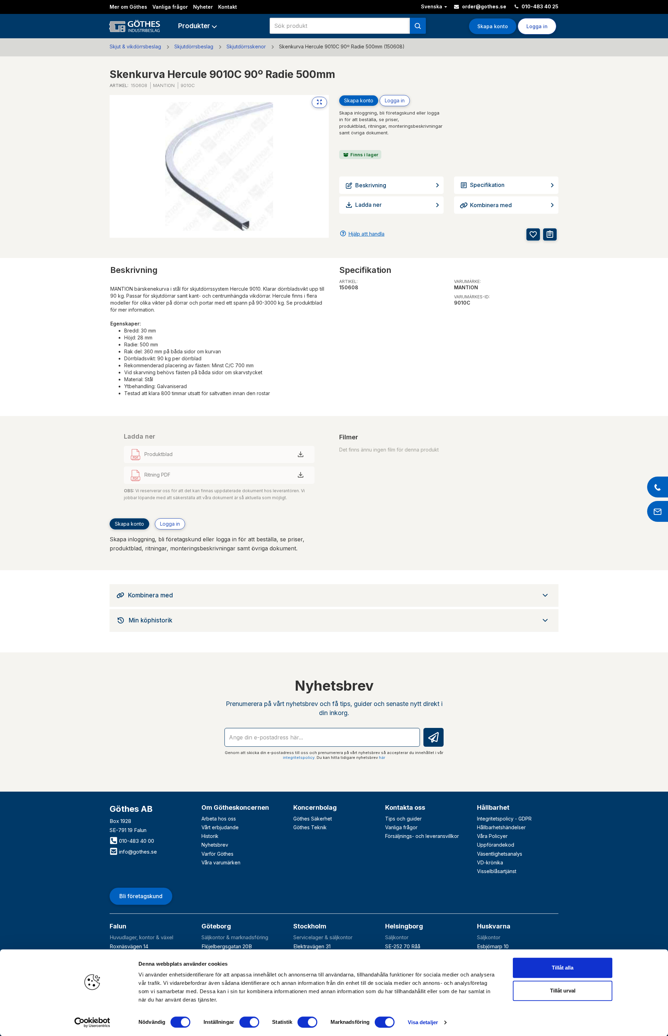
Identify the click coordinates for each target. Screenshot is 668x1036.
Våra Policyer (492, 836)
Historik (209, 836)
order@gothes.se (483, 6)
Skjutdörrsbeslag (193, 46)
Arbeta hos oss (218, 819)
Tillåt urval (562, 991)
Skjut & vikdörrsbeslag (135, 46)
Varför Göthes (217, 854)
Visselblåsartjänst (496, 871)
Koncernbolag (315, 807)
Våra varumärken (220, 862)
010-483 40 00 (136, 841)
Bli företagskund (140, 896)
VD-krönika (490, 862)
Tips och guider (403, 819)
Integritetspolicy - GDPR (504, 819)
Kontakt (227, 7)
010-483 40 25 (539, 6)
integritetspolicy (299, 757)
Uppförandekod (495, 845)
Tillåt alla (562, 968)
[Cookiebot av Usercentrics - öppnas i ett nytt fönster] (92, 1022)
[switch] (249, 1022)
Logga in (395, 100)
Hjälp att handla (366, 233)
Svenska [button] (432, 6)
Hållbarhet (493, 807)
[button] (197, 26)
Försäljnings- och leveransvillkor (422, 836)
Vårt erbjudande (220, 827)
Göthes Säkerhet (312, 819)
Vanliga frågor (170, 7)
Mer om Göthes (128, 7)
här (382, 757)
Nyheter (203, 7)
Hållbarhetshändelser (501, 827)
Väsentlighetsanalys (499, 854)
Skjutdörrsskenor (246, 46)
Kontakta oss (405, 807)
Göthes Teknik (310, 827)
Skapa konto (492, 26)
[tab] (334, 595)
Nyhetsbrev (214, 845)
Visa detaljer (423, 1022)
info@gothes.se (137, 851)
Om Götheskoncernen (235, 807)
